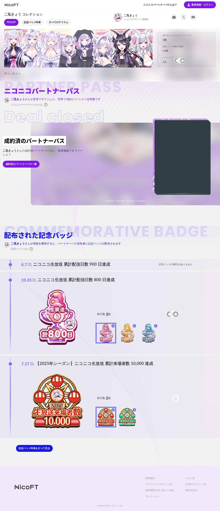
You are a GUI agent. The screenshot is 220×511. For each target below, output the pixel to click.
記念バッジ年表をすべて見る (34, 448)
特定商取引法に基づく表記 (159, 490)
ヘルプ (188, 478)
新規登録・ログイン (202, 5)
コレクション (152, 496)
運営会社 (190, 490)
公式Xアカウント (194, 484)
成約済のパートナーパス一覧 (21, 164)
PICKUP (11, 22)
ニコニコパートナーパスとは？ (160, 5)
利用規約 (150, 478)
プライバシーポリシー (157, 484)
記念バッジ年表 (32, 22)
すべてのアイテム (58, 22)
